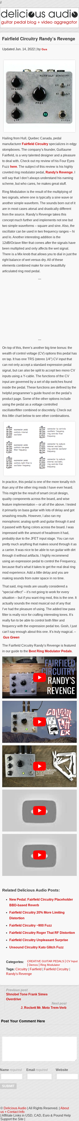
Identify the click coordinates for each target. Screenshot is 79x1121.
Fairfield (36, 969)
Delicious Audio (15, 1108)
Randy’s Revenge (59, 172)
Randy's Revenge (19, 974)
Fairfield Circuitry (35, 144)
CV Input (72, 961)
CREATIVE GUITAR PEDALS (45, 961)
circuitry (21, 969)
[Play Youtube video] (39, 677)
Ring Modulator (50, 964)
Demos (33, 964)
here (13, 166)
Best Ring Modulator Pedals (50, 651)
